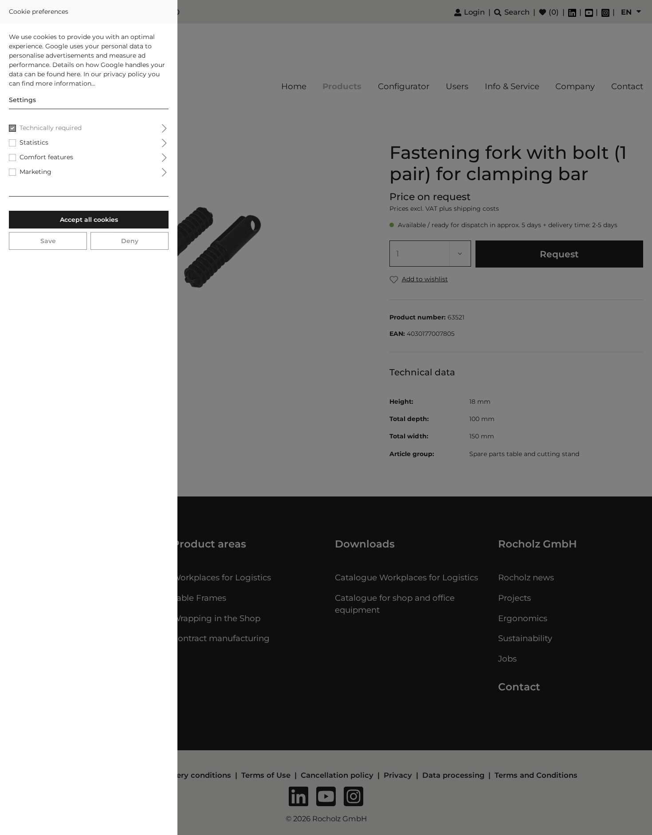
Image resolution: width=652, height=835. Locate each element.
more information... (65, 83)
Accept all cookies (89, 220)
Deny (129, 241)
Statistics (34, 142)
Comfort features (46, 157)
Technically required (51, 128)
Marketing (35, 172)
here (73, 74)
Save (48, 241)
